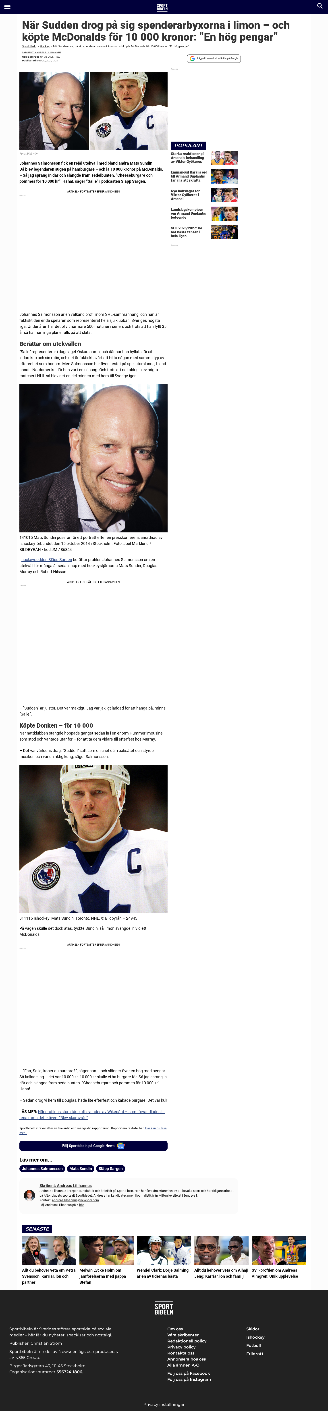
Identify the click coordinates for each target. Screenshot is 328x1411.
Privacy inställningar (164, 1404)
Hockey (45, 46)
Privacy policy (181, 1347)
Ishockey (255, 1337)
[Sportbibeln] (162, 7)
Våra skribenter (183, 1335)
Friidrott (255, 1353)
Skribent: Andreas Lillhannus (41, 52)
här (81, 1205)
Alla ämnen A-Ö (183, 1365)
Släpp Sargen (111, 1168)
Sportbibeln (29, 46)
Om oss (175, 1329)
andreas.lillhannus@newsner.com (75, 1200)
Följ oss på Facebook (188, 1373)
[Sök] (320, 7)
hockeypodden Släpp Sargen (46, 559)
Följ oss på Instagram (189, 1379)
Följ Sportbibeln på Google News (88, 1146)
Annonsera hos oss (186, 1359)
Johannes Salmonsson (42, 1168)
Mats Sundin (80, 1168)
